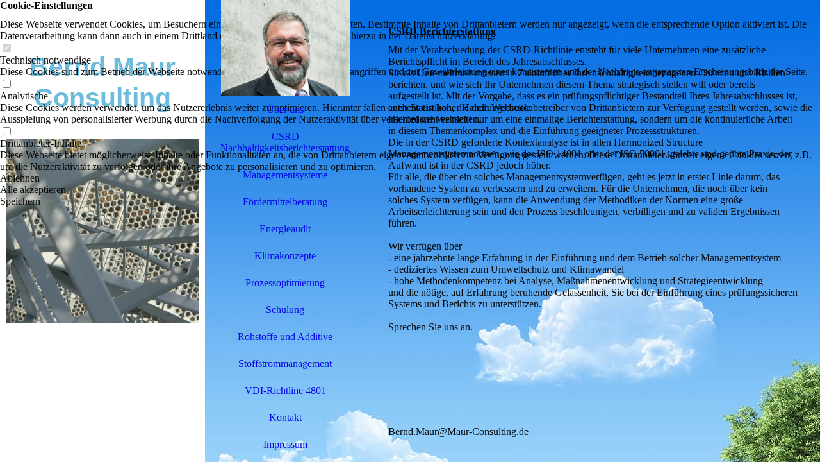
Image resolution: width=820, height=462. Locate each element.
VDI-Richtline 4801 (285, 390)
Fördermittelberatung (285, 201)
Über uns (285, 109)
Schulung (285, 309)
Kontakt (285, 417)
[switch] (6, 48)
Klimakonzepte (285, 255)
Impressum (285, 444)
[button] (410, 178)
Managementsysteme (285, 174)
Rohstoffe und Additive (285, 336)
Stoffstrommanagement (285, 363)
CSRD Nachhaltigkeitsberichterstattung (285, 142)
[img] (102, 231)
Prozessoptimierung (285, 282)
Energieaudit (285, 228)
